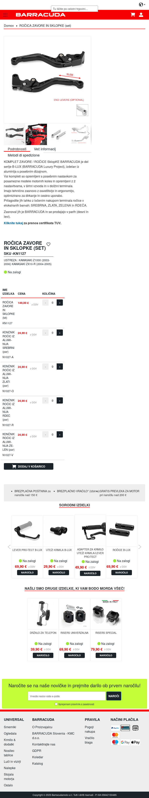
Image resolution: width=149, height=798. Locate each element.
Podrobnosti (17, 148)
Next (139, 547)
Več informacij (45, 148)
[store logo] (41, 14)
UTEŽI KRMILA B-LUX (59, 550)
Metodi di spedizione (24, 154)
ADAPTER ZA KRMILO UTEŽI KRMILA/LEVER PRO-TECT (90, 553)
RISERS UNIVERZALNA (74, 633)
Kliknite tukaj (13, 223)
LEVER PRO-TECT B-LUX (27, 550)
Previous (9, 547)
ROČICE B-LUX (122, 550)
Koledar (37, 757)
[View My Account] (142, 15)
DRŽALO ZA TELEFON (43, 633)
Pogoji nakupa (90, 729)
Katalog (37, 763)
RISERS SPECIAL (106, 633)
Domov (9, 25)
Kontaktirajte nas (43, 744)
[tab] (17, 148)
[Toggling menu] (5, 14)
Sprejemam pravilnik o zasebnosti (76, 704)
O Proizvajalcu (42, 727)
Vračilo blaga (89, 740)
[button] (7, 134)
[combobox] (74, 9)
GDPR (36, 750)
